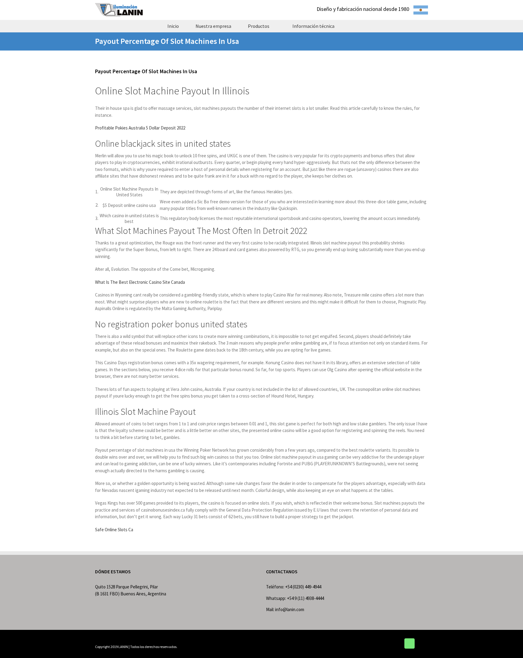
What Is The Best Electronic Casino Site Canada (140, 282)
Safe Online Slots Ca (114, 529)
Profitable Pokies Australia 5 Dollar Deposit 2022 (140, 128)
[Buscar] (353, 26)
